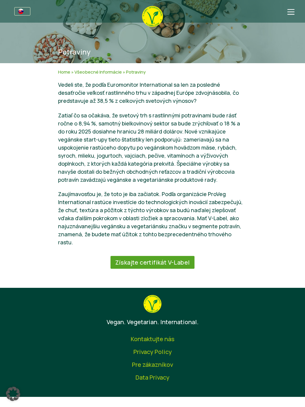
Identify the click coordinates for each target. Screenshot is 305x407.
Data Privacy (152, 377)
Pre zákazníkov (152, 365)
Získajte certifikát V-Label (152, 262)
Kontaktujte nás (153, 339)
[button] (13, 394)
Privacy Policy (152, 352)
